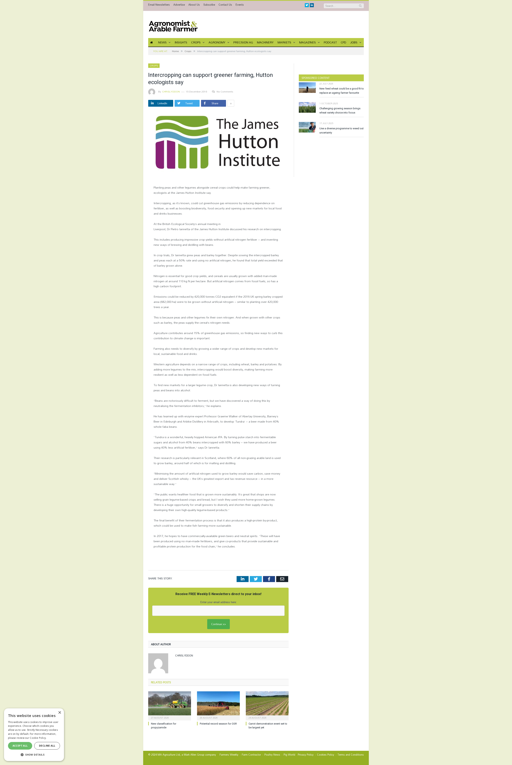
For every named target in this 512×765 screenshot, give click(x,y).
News (162, 42)
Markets (284, 42)
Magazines (307, 42)
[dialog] (34, 734)
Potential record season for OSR (218, 723)
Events (240, 4)
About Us (194, 4)
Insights (181, 42)
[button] (34, 754)
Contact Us (225, 4)
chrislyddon (171, 91)
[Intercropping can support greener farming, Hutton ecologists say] (218, 145)
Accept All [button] (20, 745)
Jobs (353, 42)
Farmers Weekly (229, 754)
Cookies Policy (325, 754)
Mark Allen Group (194, 754)
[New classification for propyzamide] (169, 705)
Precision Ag (243, 42)
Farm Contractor (251, 754)
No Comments (225, 91)
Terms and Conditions (351, 754)
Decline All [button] (47, 745)
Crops (196, 42)
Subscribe (209, 4)
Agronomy (217, 42)
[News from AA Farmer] (173, 24)
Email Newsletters (159, 4)
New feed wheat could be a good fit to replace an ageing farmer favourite (341, 90)
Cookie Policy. (38, 738)
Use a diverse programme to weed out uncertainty (341, 130)
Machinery (265, 42)
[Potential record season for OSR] (218, 705)
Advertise (179, 4)
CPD (343, 42)
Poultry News (272, 754)
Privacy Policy (306, 754)
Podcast (330, 42)
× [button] (59, 712)
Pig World (289, 754)
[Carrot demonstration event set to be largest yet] (267, 705)
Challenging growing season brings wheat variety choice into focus (339, 110)
